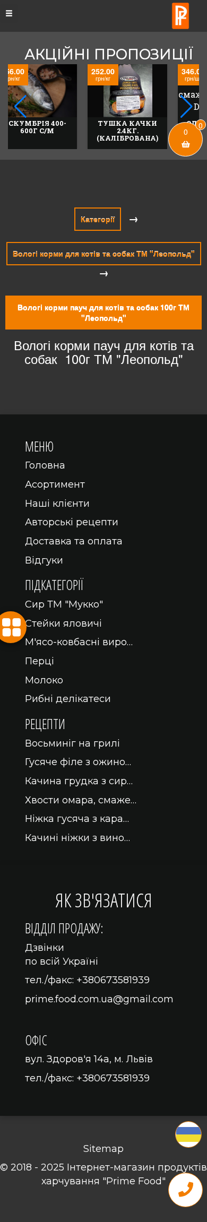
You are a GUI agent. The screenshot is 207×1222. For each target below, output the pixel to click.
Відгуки (44, 560)
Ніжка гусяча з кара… (77, 819)
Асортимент (55, 484)
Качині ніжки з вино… (77, 838)
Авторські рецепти (71, 522)
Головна (45, 465)
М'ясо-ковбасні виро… (79, 642)
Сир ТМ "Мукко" (64, 604)
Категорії (98, 219)
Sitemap (103, 1149)
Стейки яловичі (63, 623)
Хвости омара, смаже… (80, 800)
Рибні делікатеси (68, 699)
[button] (186, 106)
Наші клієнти (57, 503)
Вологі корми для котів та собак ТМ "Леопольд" (104, 253)
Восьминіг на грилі (72, 743)
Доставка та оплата (74, 541)
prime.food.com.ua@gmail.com (99, 999)
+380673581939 (113, 980)
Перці (39, 661)
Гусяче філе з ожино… (78, 762)
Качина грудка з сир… (79, 781)
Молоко (44, 680)
